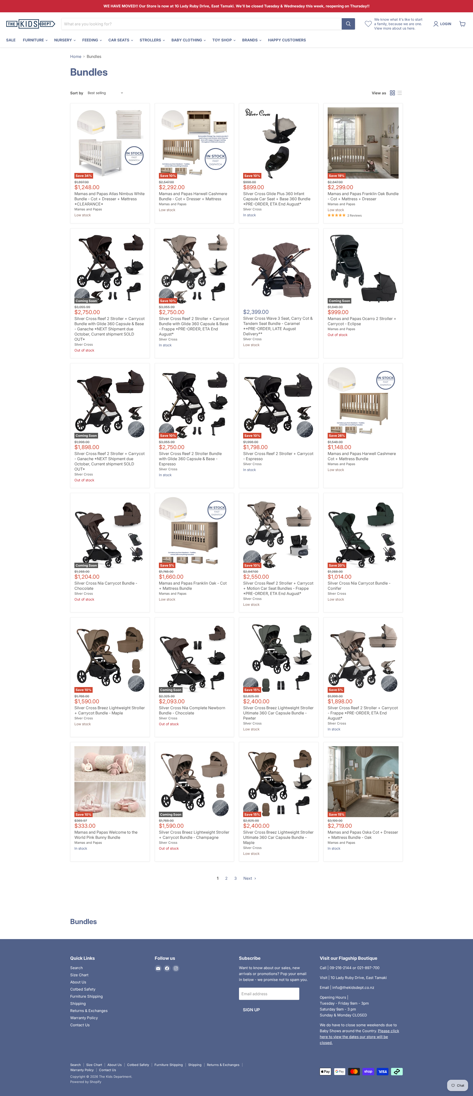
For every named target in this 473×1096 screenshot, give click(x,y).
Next (248, 878)
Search (76, 967)
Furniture (34, 40)
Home (75, 56)
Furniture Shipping (86, 996)
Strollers (151, 40)
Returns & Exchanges (89, 1010)
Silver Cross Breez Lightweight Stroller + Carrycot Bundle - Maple (109, 710)
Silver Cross (252, 209)
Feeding (90, 40)
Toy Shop (222, 40)
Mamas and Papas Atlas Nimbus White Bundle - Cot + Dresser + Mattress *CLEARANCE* (109, 198)
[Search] (348, 24)
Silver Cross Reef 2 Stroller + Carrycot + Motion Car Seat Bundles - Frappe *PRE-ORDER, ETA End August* (278, 588)
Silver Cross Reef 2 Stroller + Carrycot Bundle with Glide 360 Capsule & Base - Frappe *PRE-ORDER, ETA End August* (194, 326)
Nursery (63, 40)
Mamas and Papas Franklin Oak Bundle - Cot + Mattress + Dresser (363, 196)
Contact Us (80, 1025)
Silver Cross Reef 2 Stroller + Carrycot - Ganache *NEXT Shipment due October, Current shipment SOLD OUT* (109, 461)
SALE (11, 40)
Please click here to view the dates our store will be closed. (359, 1037)
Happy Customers (287, 40)
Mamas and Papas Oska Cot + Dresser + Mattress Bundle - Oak (363, 835)
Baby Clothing (187, 40)
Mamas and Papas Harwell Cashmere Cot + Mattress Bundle (362, 456)
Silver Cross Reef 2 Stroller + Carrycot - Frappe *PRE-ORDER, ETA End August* (363, 713)
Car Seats (119, 40)
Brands (250, 40)
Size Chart (79, 975)
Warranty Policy (84, 1017)
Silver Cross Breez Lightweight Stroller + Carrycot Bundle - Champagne (194, 835)
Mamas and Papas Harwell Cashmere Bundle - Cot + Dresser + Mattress (193, 196)
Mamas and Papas (88, 209)
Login (445, 24)
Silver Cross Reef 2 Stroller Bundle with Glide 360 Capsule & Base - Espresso (190, 458)
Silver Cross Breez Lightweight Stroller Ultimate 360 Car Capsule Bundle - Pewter (278, 713)
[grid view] (392, 92)
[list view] (399, 92)
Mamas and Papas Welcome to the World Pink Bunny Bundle (105, 835)
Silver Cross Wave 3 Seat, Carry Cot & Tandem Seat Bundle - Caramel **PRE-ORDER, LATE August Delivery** (278, 326)
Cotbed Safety (82, 989)
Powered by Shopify (85, 1082)
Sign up (251, 1009)
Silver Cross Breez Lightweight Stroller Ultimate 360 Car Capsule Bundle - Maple (278, 837)
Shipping (78, 1003)
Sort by (76, 93)
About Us (78, 982)
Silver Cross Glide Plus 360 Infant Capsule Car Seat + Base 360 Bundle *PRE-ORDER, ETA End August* (276, 198)
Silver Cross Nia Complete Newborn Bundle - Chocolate (192, 710)
